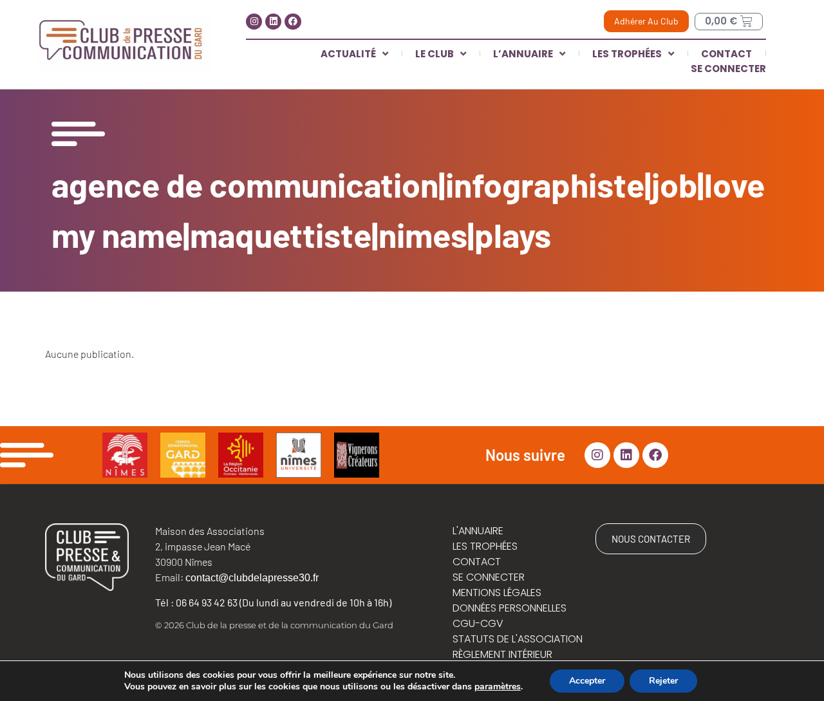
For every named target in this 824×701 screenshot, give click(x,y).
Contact (726, 54)
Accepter (587, 681)
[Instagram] (254, 22)
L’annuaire (523, 54)
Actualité (348, 54)
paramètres (497, 687)
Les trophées (627, 54)
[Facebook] (293, 22)
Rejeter (663, 681)
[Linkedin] (273, 22)
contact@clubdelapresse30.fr (252, 577)
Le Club (434, 54)
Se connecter (728, 68)
